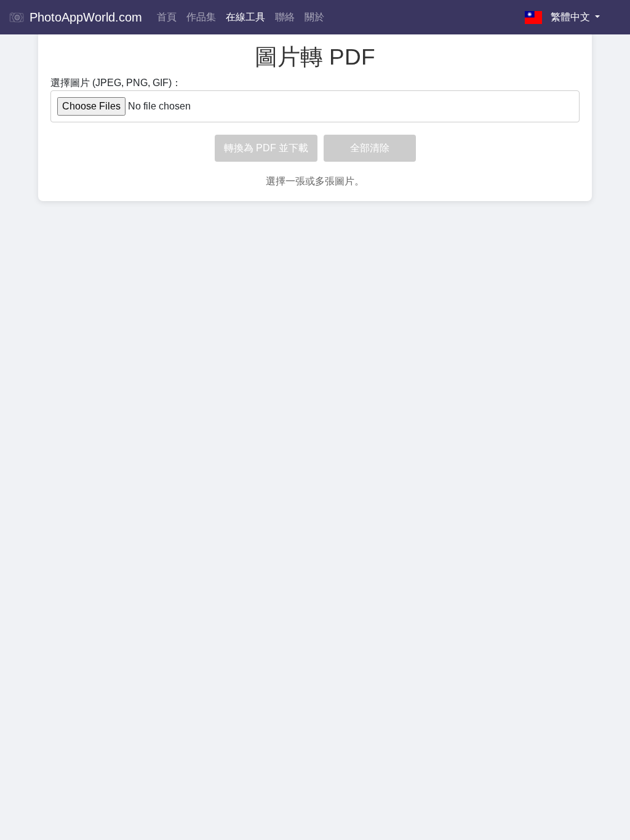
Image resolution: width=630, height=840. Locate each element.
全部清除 (369, 148)
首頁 (167, 17)
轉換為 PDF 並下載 (266, 148)
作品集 (201, 17)
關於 (314, 17)
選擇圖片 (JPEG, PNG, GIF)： (115, 82)
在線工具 (245, 17)
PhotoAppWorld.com (84, 17)
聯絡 (285, 17)
